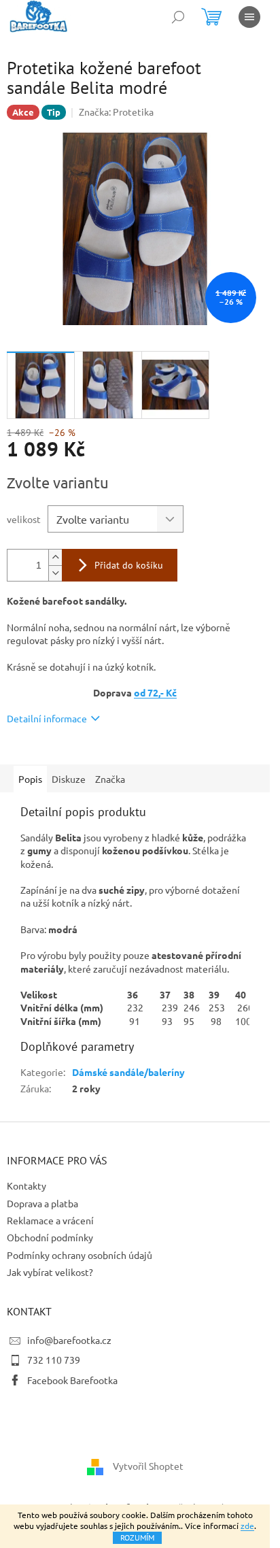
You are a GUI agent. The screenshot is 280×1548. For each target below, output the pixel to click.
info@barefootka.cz (69, 1340)
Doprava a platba (42, 1203)
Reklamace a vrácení (50, 1220)
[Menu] (249, 17)
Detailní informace (47, 718)
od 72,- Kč (155, 692)
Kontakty (26, 1185)
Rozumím (137, 1537)
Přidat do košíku (128, 565)
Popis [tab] (30, 779)
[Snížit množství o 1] (55, 573)
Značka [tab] (110, 779)
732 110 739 (53, 1359)
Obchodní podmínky (50, 1237)
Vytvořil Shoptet (148, 1466)
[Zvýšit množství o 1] (55, 557)
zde (247, 1525)
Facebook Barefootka (72, 1380)
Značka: (116, 111)
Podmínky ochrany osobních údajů (79, 1255)
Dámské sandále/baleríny (128, 1072)
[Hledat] (178, 17)
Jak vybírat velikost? (50, 1272)
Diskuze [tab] (69, 779)
